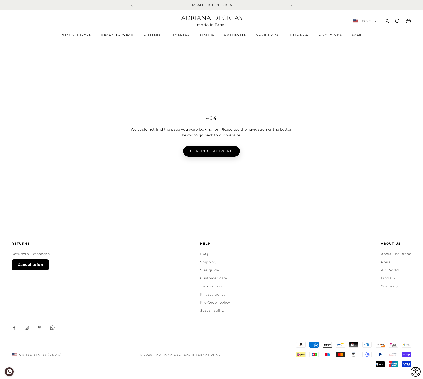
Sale (357, 34)
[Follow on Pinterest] (39, 327)
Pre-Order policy (215, 302)
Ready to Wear (117, 34)
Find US (388, 278)
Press (386, 262)
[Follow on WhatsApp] (52, 327)
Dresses (152, 34)
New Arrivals (76, 34)
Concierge (390, 286)
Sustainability (212, 310)
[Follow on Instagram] (26, 327)
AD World (390, 270)
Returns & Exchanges (31, 254)
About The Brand (396, 254)
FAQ (204, 254)
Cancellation (30, 264)
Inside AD (298, 34)
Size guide (209, 270)
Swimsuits (235, 34)
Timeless (180, 34)
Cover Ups (267, 34)
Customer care (213, 278)
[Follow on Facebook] (14, 327)
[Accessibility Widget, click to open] (416, 372)
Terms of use (211, 286)
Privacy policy (213, 294)
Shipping (208, 262)
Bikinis (206, 34)
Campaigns (330, 34)
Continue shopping (211, 151)
